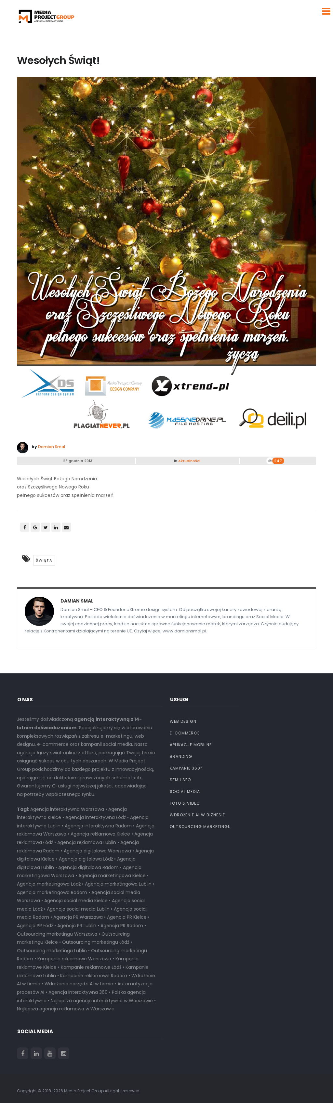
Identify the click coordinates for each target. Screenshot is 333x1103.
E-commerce (185, 733)
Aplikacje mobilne (191, 744)
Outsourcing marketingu (200, 826)
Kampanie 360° (186, 768)
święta (44, 560)
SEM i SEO (180, 780)
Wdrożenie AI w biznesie (197, 815)
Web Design (183, 721)
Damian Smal (51, 446)
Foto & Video (185, 803)
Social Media (185, 791)
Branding (181, 756)
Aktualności (189, 460)
